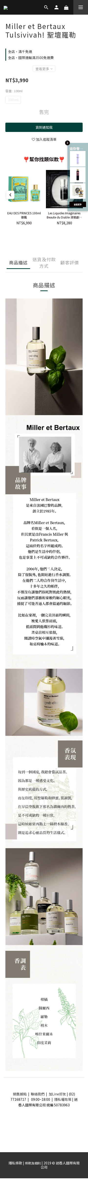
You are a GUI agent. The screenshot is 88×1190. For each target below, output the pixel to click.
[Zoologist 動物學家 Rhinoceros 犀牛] (77, 191)
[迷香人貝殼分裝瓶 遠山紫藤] (77, 159)
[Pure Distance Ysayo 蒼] (77, 175)
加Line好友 (57, 1093)
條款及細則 (33, 1163)
